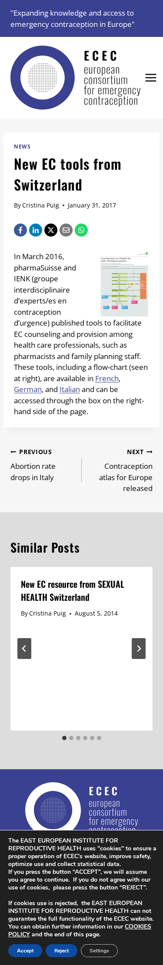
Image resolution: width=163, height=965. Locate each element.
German (28, 389)
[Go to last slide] (24, 648)
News (22, 146)
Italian (70, 389)
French (107, 378)
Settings (99, 950)
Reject (61, 950)
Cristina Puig (40, 205)
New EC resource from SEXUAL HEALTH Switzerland (72, 590)
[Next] (139, 648)
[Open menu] (151, 78)
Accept (25, 950)
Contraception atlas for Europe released (126, 470)
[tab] (64, 738)
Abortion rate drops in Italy (33, 465)
